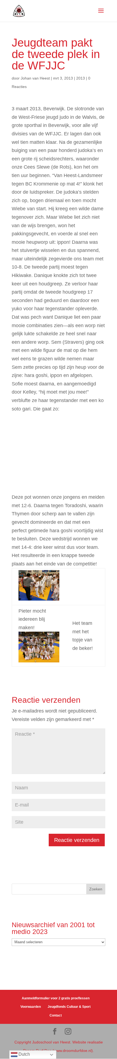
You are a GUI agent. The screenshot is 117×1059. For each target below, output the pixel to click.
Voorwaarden (30, 1007)
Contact (56, 1015)
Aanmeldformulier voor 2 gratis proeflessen (56, 998)
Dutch (23, 1054)
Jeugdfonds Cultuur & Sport (69, 1007)
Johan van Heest (35, 78)
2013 (80, 78)
